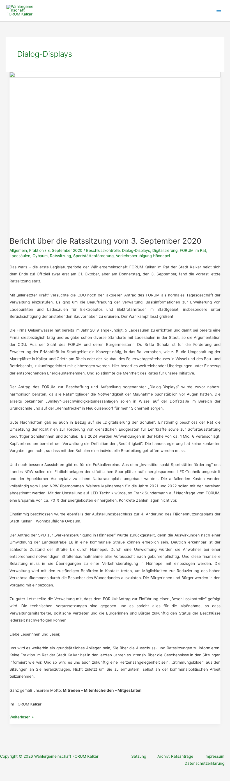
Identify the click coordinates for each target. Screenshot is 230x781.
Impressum (214, 756)
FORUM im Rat (193, 250)
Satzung (138, 756)
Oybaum (40, 256)
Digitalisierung (165, 250)
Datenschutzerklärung (204, 763)
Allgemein (18, 250)
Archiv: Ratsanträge (175, 756)
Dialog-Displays (136, 250)
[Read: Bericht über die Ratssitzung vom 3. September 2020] (115, 151)
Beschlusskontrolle (103, 250)
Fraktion (36, 250)
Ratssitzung (60, 256)
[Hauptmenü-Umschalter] (219, 10)
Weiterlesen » (22, 717)
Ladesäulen (20, 256)
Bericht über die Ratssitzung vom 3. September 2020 (105, 241)
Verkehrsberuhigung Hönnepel (143, 256)
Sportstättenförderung (93, 256)
